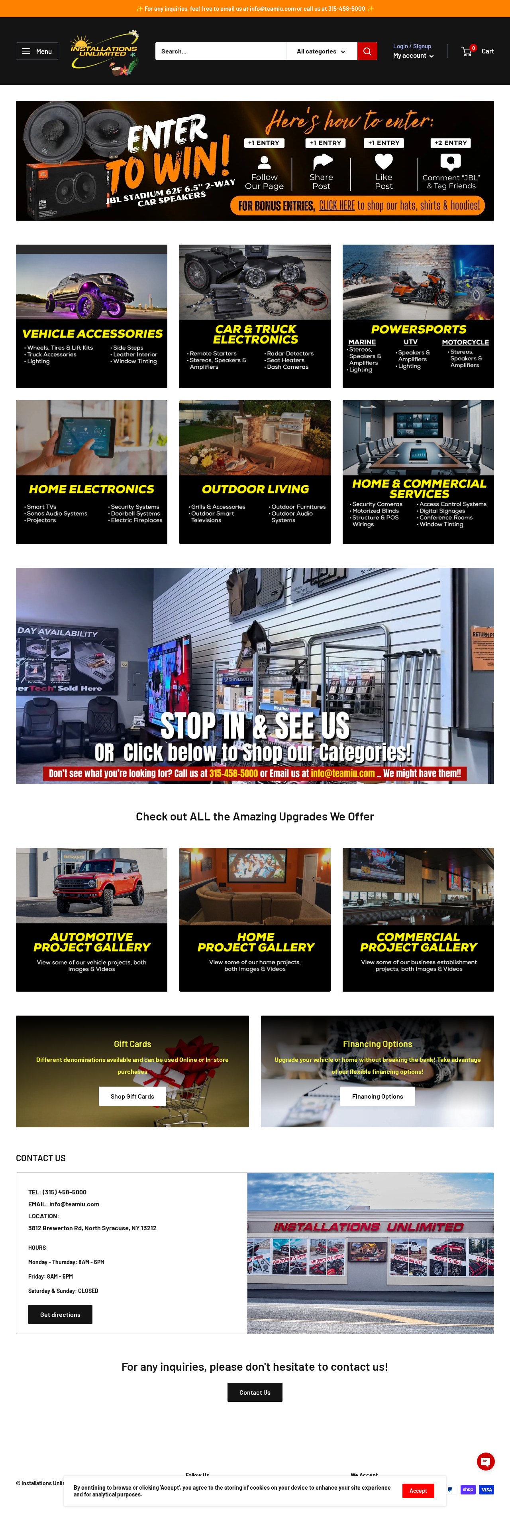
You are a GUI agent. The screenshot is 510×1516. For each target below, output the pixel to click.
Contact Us (255, 1392)
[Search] (367, 51)
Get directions (60, 1314)
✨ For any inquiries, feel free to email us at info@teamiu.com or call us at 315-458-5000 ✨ (255, 8)
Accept (418, 1490)
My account (410, 55)
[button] (486, 1462)
